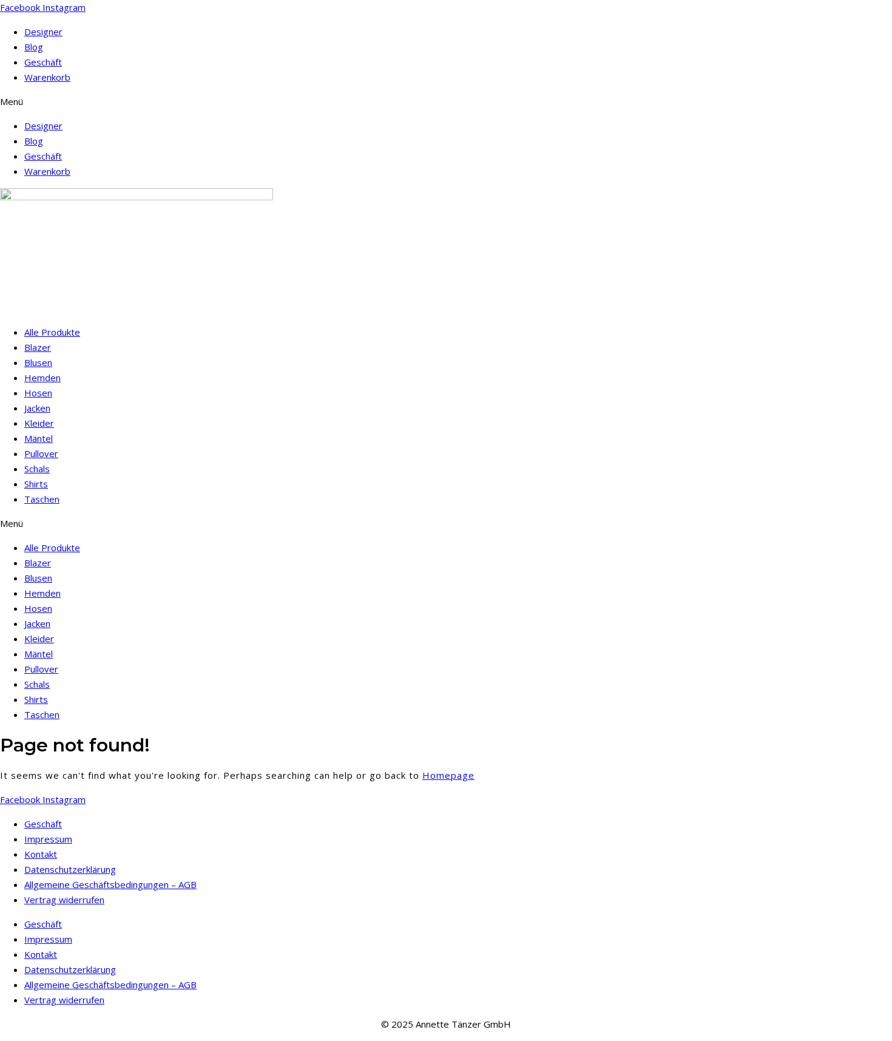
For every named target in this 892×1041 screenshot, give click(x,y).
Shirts (36, 484)
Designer (43, 31)
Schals (37, 469)
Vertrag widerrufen (64, 899)
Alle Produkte (52, 332)
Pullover (41, 453)
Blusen (38, 362)
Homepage (448, 775)
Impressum (48, 839)
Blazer (37, 347)
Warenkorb (47, 77)
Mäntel (38, 438)
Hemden (42, 377)
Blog (33, 47)
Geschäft (43, 62)
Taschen (41, 499)
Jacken (37, 408)
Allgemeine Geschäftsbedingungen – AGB (110, 884)
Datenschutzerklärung (70, 869)
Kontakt (40, 854)
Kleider (39, 423)
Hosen (38, 393)
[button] (446, 101)
